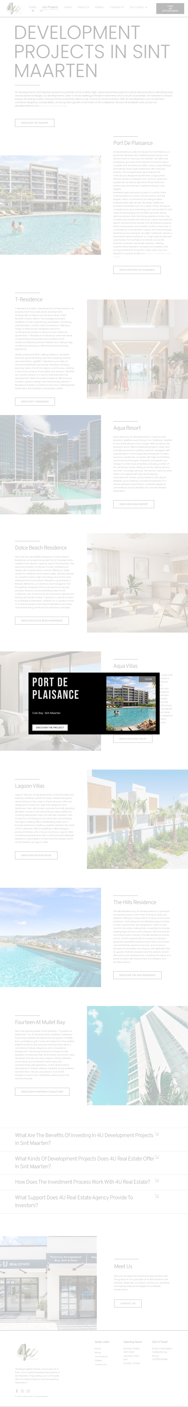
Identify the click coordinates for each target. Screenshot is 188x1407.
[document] (94, 703)
